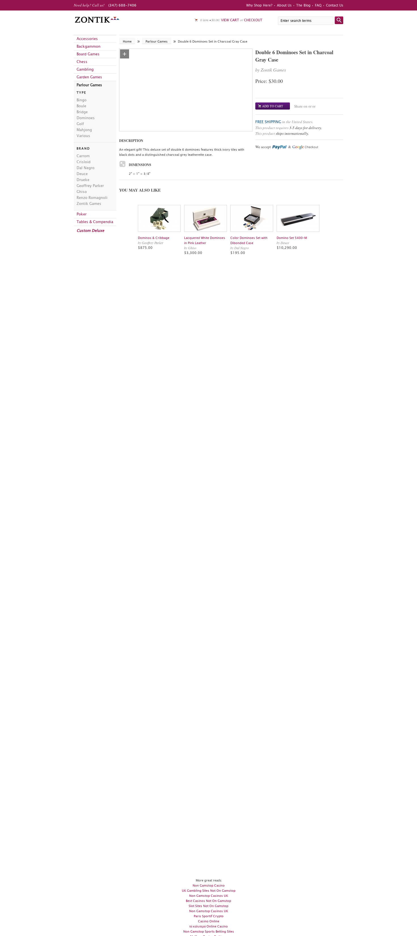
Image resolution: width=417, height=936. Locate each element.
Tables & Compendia (95, 222)
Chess (82, 62)
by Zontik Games (270, 70)
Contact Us (334, 5)
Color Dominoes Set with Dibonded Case (249, 240)
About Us (284, 5)
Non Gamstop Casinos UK (208, 895)
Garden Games (89, 77)
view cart (230, 20)
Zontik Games (89, 204)
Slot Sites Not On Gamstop (208, 905)
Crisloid (83, 162)
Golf (80, 124)
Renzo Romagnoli (92, 197)
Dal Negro (85, 168)
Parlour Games (89, 85)
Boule (81, 106)
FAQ (318, 5)
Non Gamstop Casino (209, 885)
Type (81, 92)
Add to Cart (272, 106)
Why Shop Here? (259, 5)
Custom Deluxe (90, 231)
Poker (82, 214)
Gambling (85, 69)
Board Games (88, 54)
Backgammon (88, 46)
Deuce (82, 174)
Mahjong (84, 130)
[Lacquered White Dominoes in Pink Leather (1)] (206, 218)
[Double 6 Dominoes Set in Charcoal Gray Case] (124, 53)
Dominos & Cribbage (153, 237)
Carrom (83, 156)
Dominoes (86, 118)
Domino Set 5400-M (292, 237)
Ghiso (82, 191)
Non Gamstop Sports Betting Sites (208, 931)
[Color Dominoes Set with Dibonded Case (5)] (252, 218)
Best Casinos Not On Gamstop (208, 900)
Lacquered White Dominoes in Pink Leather (204, 240)
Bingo (82, 100)
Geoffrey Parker (90, 185)
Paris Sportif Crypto (209, 916)
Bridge (82, 112)
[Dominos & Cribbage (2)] (159, 218)
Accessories (87, 39)
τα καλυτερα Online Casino (208, 926)
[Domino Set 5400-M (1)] (298, 218)
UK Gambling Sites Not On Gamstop (208, 890)
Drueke (83, 179)
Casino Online (208, 921)
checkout (253, 20)
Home (127, 41)
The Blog (303, 5)
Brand (83, 148)
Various (83, 136)
